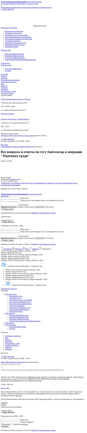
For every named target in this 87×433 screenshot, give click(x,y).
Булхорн (12, 329)
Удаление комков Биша (17, 327)
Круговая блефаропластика (19, 319)
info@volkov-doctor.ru (16, 135)
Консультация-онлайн (14, 147)
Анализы (4, 78)
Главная (4, 147)
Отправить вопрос (7, 209)
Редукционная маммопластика (20, 304)
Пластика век (10, 313)
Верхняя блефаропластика (18, 315)
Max (27, 249)
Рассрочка (4, 74)
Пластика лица (10, 325)
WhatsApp (4, 135)
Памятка (4, 76)
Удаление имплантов (17, 306)
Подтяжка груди (28, 147)
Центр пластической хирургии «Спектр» (16, 99)
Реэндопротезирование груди (20, 302)
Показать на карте (7, 114)
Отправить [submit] (5, 426)
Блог (2, 84)
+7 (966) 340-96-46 (7, 139)
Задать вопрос (29, 135)
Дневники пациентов (8, 82)
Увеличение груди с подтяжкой (20, 300)
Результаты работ (7, 93)
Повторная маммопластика (19, 309)
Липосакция (9, 323)
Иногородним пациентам (10, 80)
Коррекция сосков (15, 311)
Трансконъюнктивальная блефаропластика (24, 321)
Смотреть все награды (9, 289)
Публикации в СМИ (8, 91)
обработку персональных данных (44, 213)
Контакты (4, 145)
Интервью (4, 90)
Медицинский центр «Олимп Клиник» (15, 119)
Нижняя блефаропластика (18, 317)
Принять (4, 403)
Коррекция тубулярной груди (19, 308)
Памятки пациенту (12, 345)
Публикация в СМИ (12, 343)
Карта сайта (5, 388)
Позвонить (7, 249)
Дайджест (4, 88)
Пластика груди (11, 294)
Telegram (35, 249)
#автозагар (5, 196)
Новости (4, 86)
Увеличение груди (15, 296)
